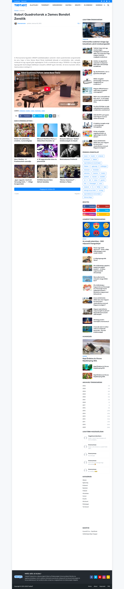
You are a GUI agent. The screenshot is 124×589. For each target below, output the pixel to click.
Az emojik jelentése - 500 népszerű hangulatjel (93, 242)
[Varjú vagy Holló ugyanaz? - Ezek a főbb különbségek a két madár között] (87, 250)
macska (94, 176)
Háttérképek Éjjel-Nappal (90, 534)
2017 (96, 405)
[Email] (54, 116)
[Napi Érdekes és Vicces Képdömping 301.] (87, 367)
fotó (85, 183)
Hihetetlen (86, 493)
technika (38, 111)
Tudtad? (30, 586)
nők (90, 180)
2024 (96, 391)
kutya (95, 180)
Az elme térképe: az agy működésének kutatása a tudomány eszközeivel (101, 108)
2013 (96, 416)
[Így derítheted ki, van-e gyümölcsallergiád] (87, 73)
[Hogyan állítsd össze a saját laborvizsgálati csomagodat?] (87, 90)
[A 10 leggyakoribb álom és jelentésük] (47, 150)
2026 (96, 386)
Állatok (85, 480)
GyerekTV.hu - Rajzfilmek (90, 531)
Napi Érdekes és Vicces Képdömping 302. (92, 359)
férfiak (98, 187)
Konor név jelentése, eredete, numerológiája (23, 140)
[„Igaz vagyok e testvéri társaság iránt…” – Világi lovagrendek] (24, 171)
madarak (86, 187)
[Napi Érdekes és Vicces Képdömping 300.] (87, 376)
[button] (105, 5)
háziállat (102, 176)
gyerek (103, 180)
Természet (86, 507)
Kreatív (85, 499)
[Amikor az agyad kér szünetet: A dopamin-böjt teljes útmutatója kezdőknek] (87, 63)
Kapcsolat (24, 1)
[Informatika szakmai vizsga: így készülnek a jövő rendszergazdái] (96, 30)
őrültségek (103, 166)
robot (32, 111)
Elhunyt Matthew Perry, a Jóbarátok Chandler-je (46, 140)
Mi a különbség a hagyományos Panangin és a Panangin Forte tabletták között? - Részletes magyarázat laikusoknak (101, 289)
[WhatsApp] (46, 116)
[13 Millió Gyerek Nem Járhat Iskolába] (47, 171)
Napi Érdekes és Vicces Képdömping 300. (101, 376)
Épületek (85, 488)
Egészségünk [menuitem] (57, 5)
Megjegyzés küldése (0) (47, 189)
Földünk (86, 166)
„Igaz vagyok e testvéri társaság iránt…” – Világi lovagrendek (23, 182)
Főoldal (16, 10)
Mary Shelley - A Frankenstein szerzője (22, 160)
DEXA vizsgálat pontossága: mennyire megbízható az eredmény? (101, 81)
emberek (22, 10)
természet (87, 159)
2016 (96, 408)
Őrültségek (86, 504)
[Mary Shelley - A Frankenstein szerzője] (24, 150)
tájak (105, 187)
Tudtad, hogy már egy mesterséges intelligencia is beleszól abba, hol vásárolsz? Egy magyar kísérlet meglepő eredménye (101, 52)
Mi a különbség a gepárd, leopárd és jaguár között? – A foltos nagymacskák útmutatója (101, 269)
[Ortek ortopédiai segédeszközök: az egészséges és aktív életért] (87, 134)
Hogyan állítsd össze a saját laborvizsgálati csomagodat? (100, 90)
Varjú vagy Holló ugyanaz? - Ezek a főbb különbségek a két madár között (101, 250)
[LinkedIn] (50, 116)
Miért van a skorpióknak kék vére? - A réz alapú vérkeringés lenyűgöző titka (101, 99)
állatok (95, 159)
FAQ (109, 586)
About (95, 586)
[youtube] (106, 1)
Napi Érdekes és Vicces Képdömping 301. (101, 367)
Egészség (85, 482)
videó (43, 111)
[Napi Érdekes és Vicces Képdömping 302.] (96, 346)
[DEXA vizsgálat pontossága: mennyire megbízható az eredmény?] (87, 81)
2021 (96, 399)
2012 (96, 419)
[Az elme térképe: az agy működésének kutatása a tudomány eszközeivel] (87, 108)
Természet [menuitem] (45, 5)
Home (90, 586)
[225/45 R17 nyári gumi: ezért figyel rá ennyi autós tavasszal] (87, 117)
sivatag (101, 190)
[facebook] (101, 1)
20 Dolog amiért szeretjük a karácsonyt (101, 320)
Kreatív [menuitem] (77, 5)
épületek (86, 176)
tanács (103, 173)
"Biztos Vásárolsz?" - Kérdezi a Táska (68, 181)
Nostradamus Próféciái (68, 159)
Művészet (85, 501)
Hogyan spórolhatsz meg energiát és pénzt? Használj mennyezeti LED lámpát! (101, 311)
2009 (96, 427)
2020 (96, 402)
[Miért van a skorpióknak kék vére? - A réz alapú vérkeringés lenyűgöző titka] (87, 99)
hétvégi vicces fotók (90, 190)
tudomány (87, 173)
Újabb (17, 193)
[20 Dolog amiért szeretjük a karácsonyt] (87, 321)
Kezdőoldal (17, 1)
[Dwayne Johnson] (70, 130)
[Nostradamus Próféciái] (70, 150)
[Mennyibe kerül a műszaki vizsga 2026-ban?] (87, 279)
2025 (96, 388)
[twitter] (104, 1)
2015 (96, 410)
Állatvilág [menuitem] (34, 5)
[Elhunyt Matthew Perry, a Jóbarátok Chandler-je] (47, 130)
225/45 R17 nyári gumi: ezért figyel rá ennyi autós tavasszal (101, 116)
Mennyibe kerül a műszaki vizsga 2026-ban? (100, 278)
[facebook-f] (91, 577)
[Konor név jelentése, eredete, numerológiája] (24, 130)
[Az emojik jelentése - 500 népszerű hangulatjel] (96, 229)
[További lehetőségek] (58, 116)
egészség (94, 166)
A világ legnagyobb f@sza (99, 259)
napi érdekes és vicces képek (92, 194)
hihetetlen (96, 170)
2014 (96, 413)
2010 (96, 424)
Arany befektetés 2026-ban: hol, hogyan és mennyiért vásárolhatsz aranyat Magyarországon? (101, 144)
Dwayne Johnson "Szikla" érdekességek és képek (69, 140)
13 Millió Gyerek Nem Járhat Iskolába (45, 181)
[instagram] (104, 577)
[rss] (109, 1)
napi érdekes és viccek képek (92, 163)
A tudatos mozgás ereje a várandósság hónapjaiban (101, 125)
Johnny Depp (88, 197)
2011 (96, 421)
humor (86, 156)
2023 (96, 394)
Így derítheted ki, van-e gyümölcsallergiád (101, 72)
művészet (87, 170)
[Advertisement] (47, 41)
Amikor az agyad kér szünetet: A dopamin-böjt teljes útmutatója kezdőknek (100, 63)
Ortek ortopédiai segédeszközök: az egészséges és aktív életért (100, 134)
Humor (85, 496)
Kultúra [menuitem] (68, 5)
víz (85, 180)
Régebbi (77, 193)
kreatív (28, 111)
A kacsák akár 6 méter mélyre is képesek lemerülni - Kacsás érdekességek (101, 329)
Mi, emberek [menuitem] (88, 5)
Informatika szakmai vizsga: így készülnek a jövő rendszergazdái (96, 43)
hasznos (95, 173)
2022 (96, 397)
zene (100, 183)
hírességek (93, 183)
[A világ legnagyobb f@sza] (87, 259)
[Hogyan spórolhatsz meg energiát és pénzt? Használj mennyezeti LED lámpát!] (87, 311)
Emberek (85, 485)
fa (92, 187)
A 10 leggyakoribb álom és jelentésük (47, 160)
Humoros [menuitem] (99, 5)
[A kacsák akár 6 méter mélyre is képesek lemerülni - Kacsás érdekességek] (87, 329)
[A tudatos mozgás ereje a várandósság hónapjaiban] (87, 125)
